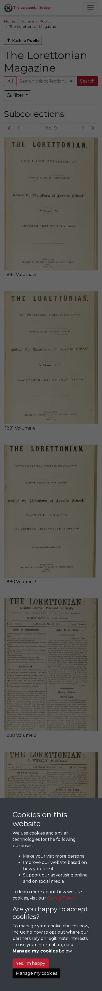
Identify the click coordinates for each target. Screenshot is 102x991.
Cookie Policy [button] (61, 898)
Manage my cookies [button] (36, 973)
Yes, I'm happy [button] (30, 963)
